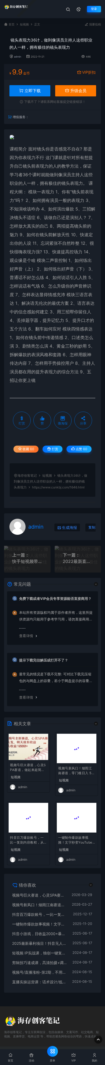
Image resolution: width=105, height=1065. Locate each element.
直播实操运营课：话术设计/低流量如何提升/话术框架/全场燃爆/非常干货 (39, 982)
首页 (12, 24)
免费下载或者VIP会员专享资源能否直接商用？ (55, 598)
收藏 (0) (28, 449)
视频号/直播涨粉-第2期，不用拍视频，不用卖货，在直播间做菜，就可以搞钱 (39, 972)
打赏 (54, 449)
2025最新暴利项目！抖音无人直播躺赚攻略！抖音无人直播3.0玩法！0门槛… (39, 943)
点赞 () (81, 449)
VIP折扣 (89, 72)
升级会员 (77, 90)
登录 (94, 9)
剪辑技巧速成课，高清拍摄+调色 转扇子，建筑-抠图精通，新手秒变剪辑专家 (39, 962)
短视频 (24, 24)
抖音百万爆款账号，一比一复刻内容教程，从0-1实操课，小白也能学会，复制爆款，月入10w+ (28, 840)
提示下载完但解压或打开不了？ (43, 660)
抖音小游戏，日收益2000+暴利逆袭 (39, 933)
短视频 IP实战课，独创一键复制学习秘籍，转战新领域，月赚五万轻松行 (39, 953)
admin (17, 56)
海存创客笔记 (27, 475)
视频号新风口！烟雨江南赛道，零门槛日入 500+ (76, 771)
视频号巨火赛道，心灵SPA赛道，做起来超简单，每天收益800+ (28, 768)
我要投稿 (94, 24)
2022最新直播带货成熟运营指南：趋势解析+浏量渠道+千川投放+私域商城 (78, 561)
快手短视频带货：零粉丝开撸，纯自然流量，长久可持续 (27, 561)
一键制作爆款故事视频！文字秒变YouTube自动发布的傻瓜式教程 (75, 840)
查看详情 (26, 636)
